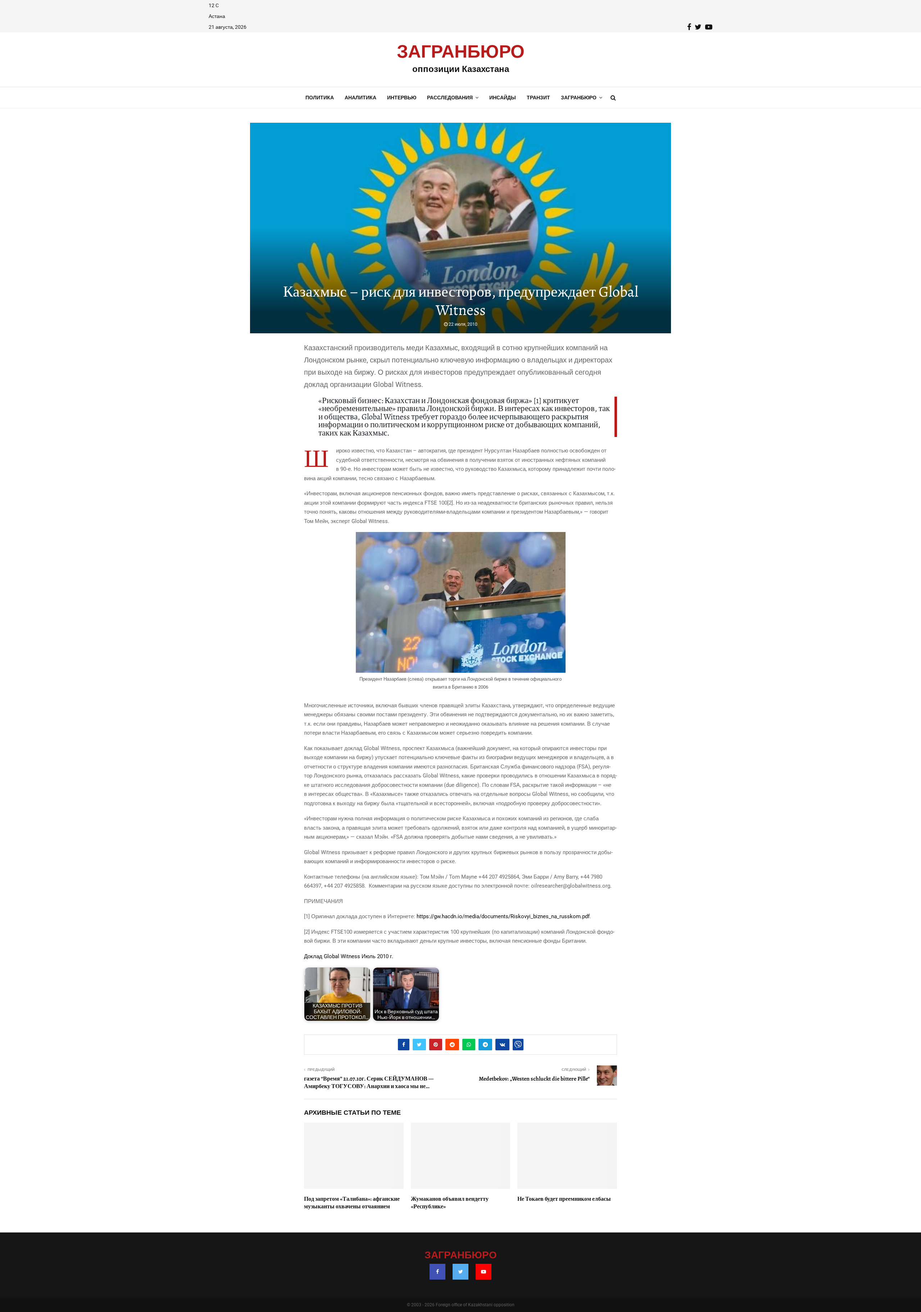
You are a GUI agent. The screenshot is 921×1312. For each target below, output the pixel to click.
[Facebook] (437, 1272)
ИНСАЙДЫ (502, 97)
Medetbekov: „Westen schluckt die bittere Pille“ (534, 1079)
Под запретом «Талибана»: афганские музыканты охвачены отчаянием (352, 1202)
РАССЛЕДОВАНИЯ (450, 97)
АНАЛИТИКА (360, 97)
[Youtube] (483, 1272)
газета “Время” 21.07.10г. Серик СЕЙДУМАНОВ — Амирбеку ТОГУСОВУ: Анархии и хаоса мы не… (369, 1082)
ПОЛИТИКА (319, 97)
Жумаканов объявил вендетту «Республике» (450, 1202)
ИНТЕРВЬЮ (401, 97)
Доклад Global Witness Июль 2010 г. (348, 956)
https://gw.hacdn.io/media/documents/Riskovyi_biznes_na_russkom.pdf (503, 916)
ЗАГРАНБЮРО (461, 52)
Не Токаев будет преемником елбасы (564, 1199)
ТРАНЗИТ (538, 97)
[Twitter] (460, 1272)
